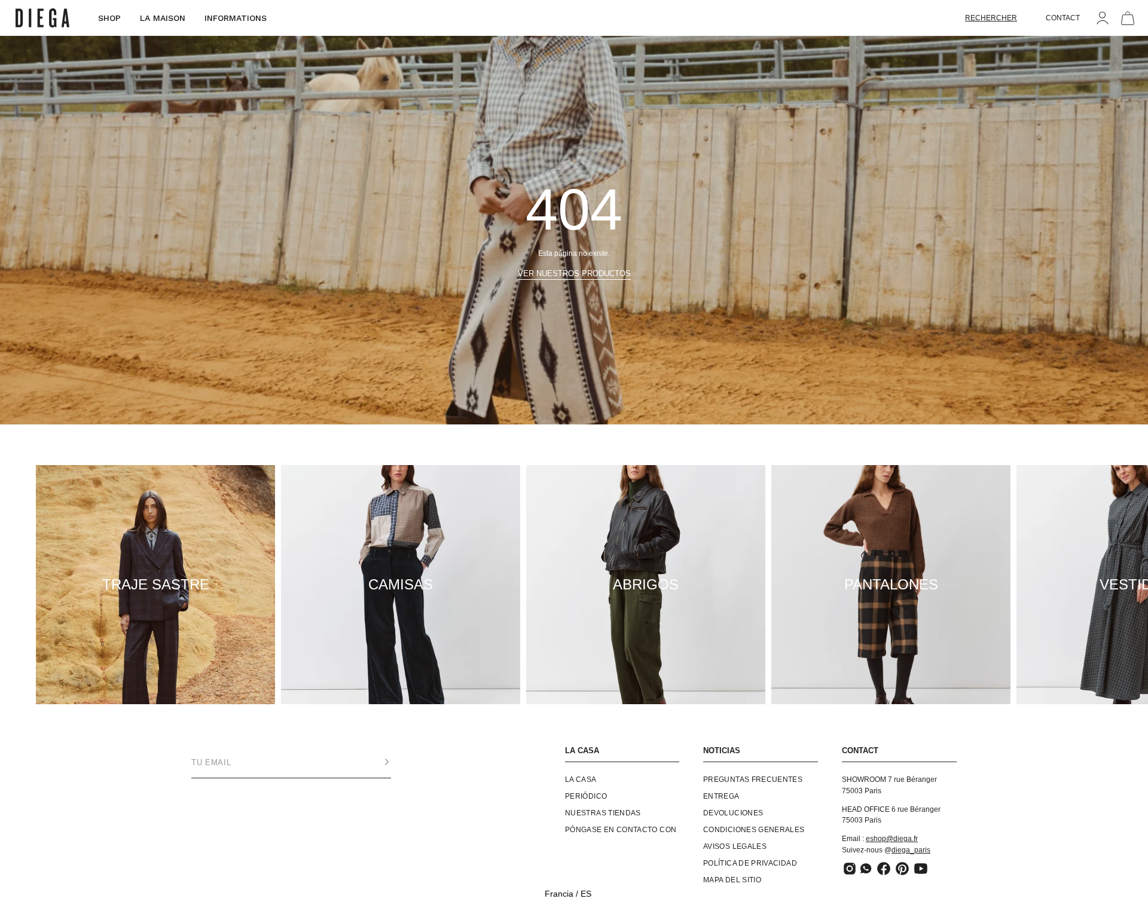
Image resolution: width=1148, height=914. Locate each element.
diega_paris (910, 850)
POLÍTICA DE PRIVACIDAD (750, 863)
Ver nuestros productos (574, 273)
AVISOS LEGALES (735, 846)
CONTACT (1063, 18)
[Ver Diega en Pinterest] (902, 868)
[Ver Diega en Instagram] (849, 868)
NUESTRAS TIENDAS (603, 813)
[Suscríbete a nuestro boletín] (375, 762)
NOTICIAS (721, 750)
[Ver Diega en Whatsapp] (866, 868)
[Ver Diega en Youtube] (921, 868)
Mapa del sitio (732, 880)
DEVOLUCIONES (733, 813)
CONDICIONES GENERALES (754, 830)
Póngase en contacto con (620, 830)
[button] (991, 18)
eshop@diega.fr (892, 838)
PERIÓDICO (586, 796)
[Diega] (42, 18)
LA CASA (582, 750)
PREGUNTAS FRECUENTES (752, 779)
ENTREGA (721, 796)
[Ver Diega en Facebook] (883, 868)
